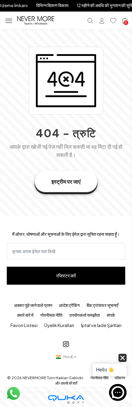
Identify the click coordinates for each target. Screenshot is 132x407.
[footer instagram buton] (66, 344)
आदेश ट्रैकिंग (69, 305)
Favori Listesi (24, 325)
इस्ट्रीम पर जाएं (66, 181)
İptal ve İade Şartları (101, 325)
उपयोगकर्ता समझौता (84, 315)
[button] (110, 368)
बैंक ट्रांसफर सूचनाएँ (102, 305)
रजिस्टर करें (66, 275)
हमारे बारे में (25, 315)
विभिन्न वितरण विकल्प (52, 5)
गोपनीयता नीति (51, 315)
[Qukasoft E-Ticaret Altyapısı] (66, 399)
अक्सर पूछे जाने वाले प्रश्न (33, 305)
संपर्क (111, 315)
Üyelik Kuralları (59, 325)
